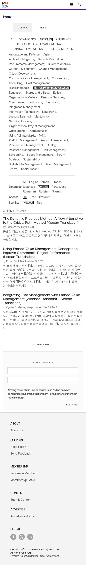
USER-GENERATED (61, 49)
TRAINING (17, 49)
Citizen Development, (22, 73)
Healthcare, (35, 102)
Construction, (60, 78)
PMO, (42, 135)
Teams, (13, 169)
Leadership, (49, 111)
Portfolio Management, (23, 140)
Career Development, (22, 68)
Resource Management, (24, 150)
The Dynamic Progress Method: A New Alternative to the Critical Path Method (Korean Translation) (43, 220)
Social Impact (29, 169)
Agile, (46, 54)
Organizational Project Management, (32, 126)
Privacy (14, 555)
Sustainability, (31, 159)
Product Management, (55, 140)
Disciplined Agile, (19, 87)
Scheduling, (16, 154)
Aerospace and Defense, (24, 54)
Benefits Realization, (50, 59)
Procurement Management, (26, 145)
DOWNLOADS (27, 39)
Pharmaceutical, (38, 130)
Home (7, 16)
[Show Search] (79, 4)
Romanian (29, 191)
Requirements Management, (27, 64)
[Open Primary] (71, 4)
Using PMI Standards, (22, 135)
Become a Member (23, 473)
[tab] (22, 27)
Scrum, (61, 154)
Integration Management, (25, 107)
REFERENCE (63, 39)
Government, (17, 102)
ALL (13, 39)
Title (39, 202)
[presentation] (22, 27)
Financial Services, (53, 97)
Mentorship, (41, 116)
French (57, 182)
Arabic (45, 182)
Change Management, (53, 68)
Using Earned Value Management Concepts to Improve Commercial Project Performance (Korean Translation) (40, 252)
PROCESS (23, 44)
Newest (28, 202)
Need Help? (18, 446)
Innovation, (53, 102)
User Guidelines (29, 555)
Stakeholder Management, (25, 164)
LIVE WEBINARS (36, 49)
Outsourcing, (17, 130)
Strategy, (14, 159)
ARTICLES (46, 39)
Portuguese (59, 186)
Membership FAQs (22, 480)
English (33, 182)
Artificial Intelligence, (22, 59)
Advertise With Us (22, 516)
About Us (16, 430)
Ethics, (57, 92)
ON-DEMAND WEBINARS (48, 44)
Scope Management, (40, 154)
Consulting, (16, 83)
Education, (15, 92)
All (24, 182)
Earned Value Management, (51, 87)
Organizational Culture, (23, 97)
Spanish (57, 191)
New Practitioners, (20, 121)
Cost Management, (38, 83)
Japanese (29, 186)
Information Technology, (24, 111)
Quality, (51, 145)
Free (33, 197)
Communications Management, (29, 78)
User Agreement (49, 555)
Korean (43, 186)
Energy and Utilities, (37, 92)
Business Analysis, (59, 64)
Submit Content (20, 499)
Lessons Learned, (20, 116)
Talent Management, (58, 164)
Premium (44, 197)
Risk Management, (54, 150)
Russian (44, 191)
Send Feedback (20, 453)
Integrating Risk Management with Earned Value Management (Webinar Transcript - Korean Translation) (41, 298)
